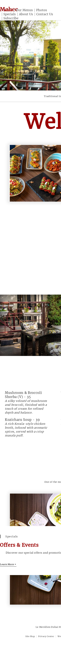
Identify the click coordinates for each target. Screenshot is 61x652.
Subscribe (10, 18)
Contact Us (44, 14)
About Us (26, 14)
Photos (41, 10)
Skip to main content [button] (16, 10)
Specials (9, 14)
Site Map (30, 636)
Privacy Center (46, 636)
